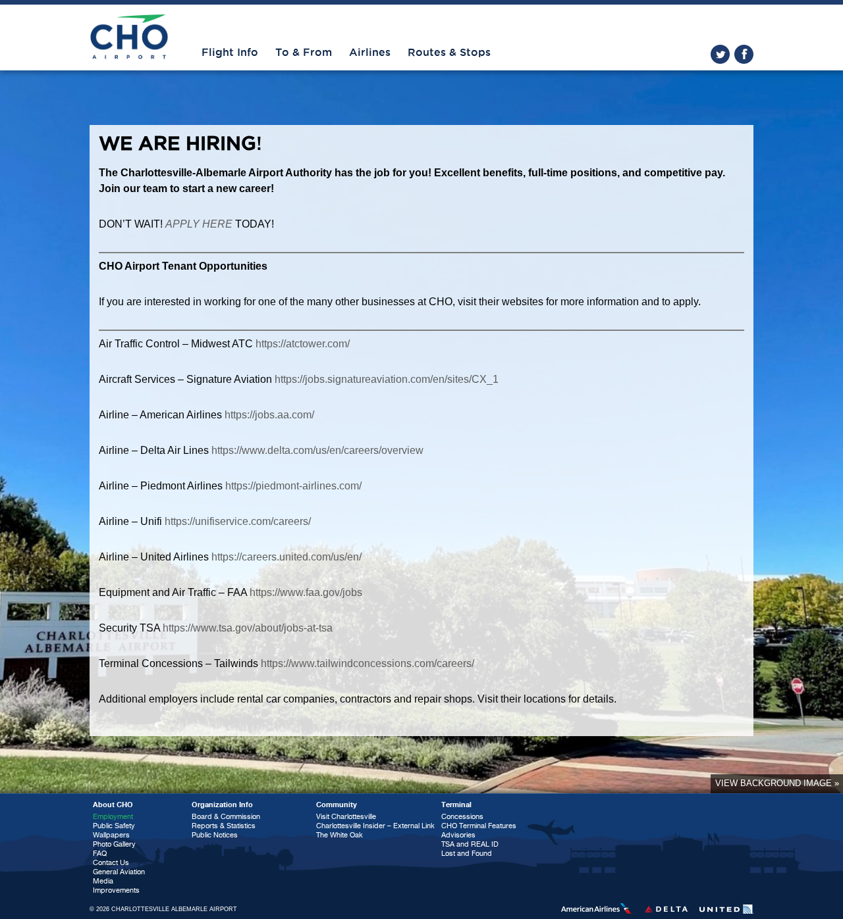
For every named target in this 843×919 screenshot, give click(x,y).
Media (103, 881)
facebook (743, 54)
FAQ (100, 853)
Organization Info (222, 804)
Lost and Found (466, 853)
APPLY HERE (198, 224)
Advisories (458, 835)
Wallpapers (111, 835)
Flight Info (230, 52)
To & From (303, 52)
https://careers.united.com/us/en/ (286, 556)
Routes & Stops (449, 52)
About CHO (113, 804)
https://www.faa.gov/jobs (306, 592)
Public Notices (215, 835)
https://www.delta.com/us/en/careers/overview (317, 450)
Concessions (462, 816)
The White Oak (339, 835)
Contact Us (111, 862)
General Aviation (119, 872)
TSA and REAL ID (470, 844)
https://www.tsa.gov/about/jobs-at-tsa (248, 627)
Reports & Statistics (224, 826)
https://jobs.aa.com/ (269, 414)
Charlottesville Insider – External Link (375, 826)
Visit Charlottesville (346, 816)
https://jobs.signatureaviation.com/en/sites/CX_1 (387, 379)
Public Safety (114, 826)
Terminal (456, 804)
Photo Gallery (114, 844)
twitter (720, 54)
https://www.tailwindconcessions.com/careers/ (367, 663)
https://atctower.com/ (303, 343)
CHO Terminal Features (478, 826)
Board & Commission (226, 816)
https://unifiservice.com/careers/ (238, 521)
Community (336, 804)
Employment (113, 816)
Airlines (370, 52)
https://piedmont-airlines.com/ (293, 485)
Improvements (116, 890)
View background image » (777, 783)
